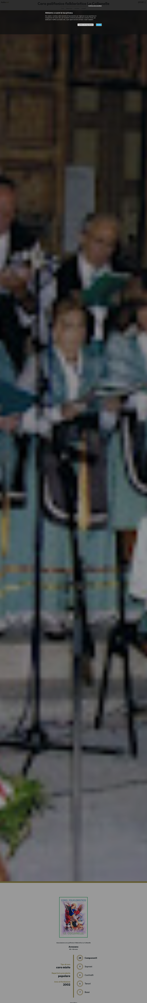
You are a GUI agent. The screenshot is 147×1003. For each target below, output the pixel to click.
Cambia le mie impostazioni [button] (85, 24)
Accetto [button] (99, 24)
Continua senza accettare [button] (95, 5)
